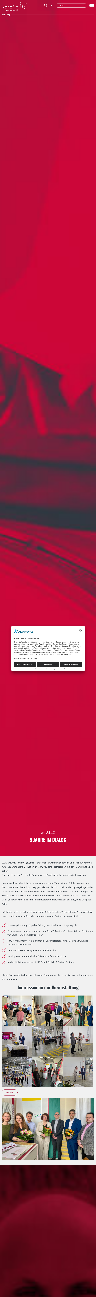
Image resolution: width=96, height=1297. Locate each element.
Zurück (9, 1092)
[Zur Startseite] (14, 6)
